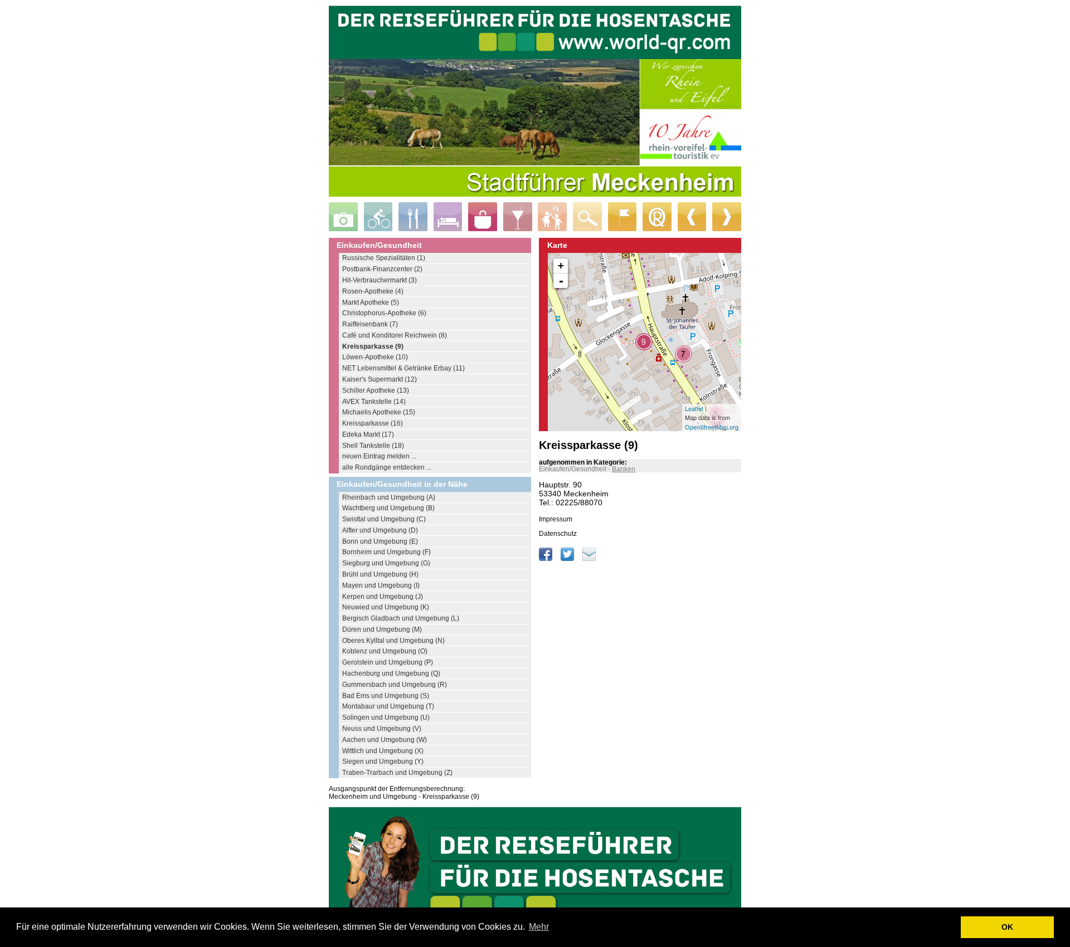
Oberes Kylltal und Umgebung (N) (393, 641)
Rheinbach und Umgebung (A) (388, 497)
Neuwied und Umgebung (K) (385, 607)
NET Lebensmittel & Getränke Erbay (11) (403, 368)
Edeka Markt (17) (368, 434)
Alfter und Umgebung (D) (380, 530)
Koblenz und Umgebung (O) (384, 651)
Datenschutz (558, 534)
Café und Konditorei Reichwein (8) (394, 335)
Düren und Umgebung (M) (382, 629)
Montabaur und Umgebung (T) (388, 706)
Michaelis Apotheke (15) (378, 412)
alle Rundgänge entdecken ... (386, 467)
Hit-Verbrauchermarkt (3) (379, 280)
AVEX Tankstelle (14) (374, 402)
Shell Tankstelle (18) (373, 446)
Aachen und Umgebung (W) (384, 740)
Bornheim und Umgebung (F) (386, 552)
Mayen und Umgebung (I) (381, 585)
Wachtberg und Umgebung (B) (388, 508)
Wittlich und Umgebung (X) (383, 751)
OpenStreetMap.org (711, 426)
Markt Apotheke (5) (370, 302)
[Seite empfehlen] (589, 559)
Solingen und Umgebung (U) (386, 717)
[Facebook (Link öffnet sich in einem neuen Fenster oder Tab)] (546, 559)
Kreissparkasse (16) (372, 423)
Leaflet (694, 408)
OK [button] (1007, 926)
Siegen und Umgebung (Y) (383, 761)
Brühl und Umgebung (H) (380, 574)
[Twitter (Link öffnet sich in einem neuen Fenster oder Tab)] (568, 559)
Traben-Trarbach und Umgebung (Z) (397, 773)
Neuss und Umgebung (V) (381, 729)
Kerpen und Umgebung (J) (382, 597)
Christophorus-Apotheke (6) (384, 313)
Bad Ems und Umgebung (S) (385, 696)
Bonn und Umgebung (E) (380, 541)
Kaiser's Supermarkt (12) (379, 379)
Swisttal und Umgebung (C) (384, 519)
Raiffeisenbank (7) (370, 324)
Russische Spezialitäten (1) (383, 258)
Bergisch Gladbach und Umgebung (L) (400, 618)
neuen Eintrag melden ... (379, 456)
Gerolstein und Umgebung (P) (387, 662)
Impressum (555, 519)
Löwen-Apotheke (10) (375, 357)
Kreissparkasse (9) (372, 346)
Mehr (539, 926)
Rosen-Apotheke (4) (372, 291)
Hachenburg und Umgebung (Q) (391, 673)
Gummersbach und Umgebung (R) (394, 685)
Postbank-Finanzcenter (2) (382, 269)
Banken (623, 469)
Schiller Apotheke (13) (375, 390)
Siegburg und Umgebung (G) (386, 563)
